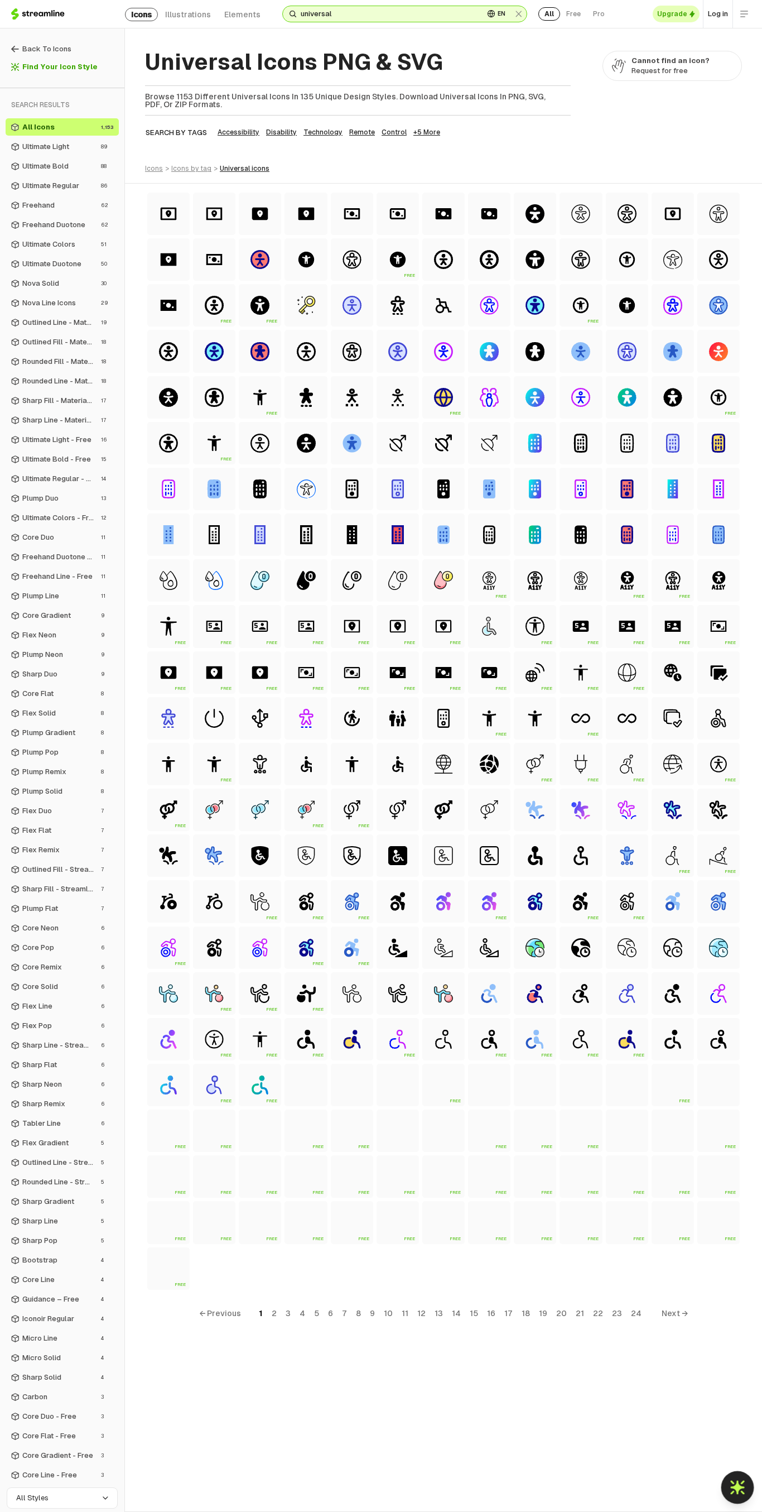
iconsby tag (191, 168)
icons (141, 14)
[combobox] (388, 14)
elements (242, 14)
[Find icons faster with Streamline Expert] (737, 1487)
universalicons (244, 168)
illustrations (188, 14)
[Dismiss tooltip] (707, 1488)
